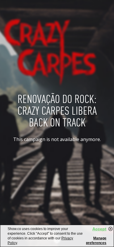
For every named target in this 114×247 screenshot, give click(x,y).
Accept (99, 229)
